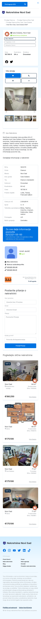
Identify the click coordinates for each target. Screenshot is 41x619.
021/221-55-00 (14, 234)
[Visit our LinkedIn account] (25, 550)
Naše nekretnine (7, 561)
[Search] (25, 4)
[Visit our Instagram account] (10, 550)
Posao (23, 559)
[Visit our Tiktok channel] (30, 550)
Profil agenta (32, 281)
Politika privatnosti (10, 608)
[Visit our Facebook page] (5, 550)
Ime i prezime (9, 298)
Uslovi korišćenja (25, 608)
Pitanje (7, 313)
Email (6, 306)
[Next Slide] (34, 99)
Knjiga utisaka (7, 566)
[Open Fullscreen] (34, 111)
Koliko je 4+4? (9, 335)
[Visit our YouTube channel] (15, 550)
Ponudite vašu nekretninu (28, 566)
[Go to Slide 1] (9, 118)
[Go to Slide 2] (18, 118)
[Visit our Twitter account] (20, 550)
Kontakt (23, 564)
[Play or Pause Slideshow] (6, 111)
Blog (4, 564)
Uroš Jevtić (24, 251)
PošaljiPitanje (20, 346)
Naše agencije (25, 561)
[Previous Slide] (7, 99)
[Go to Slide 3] (27, 118)
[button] (20, 99)
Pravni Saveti (6, 559)
